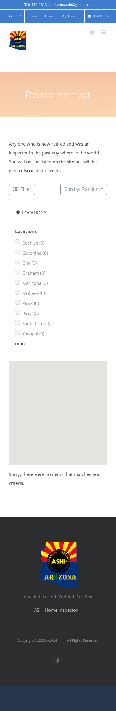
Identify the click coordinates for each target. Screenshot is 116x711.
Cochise (33, 243)
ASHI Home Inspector (56, 610)
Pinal (30, 313)
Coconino (35, 253)
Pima (30, 303)
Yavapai (33, 333)
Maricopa (35, 283)
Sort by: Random (82, 189)
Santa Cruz (36, 323)
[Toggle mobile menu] (104, 32)
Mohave (33, 293)
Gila (29, 263)
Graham (33, 273)
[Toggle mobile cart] (92, 32)
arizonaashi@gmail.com (73, 4)
